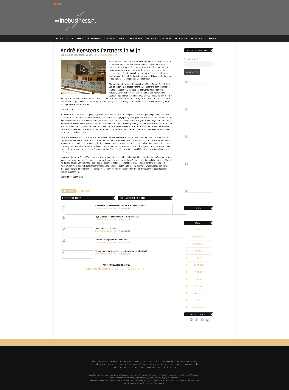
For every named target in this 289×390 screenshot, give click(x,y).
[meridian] (198, 163)
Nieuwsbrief (198, 307)
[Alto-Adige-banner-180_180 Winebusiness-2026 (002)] (198, 82)
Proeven (151, 38)
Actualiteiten (74, 38)
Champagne (135, 38)
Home (59, 38)
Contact (211, 38)
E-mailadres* (191, 59)
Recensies (180, 38)
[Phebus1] (198, 136)
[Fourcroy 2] (198, 109)
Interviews (93, 38)
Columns (109, 38)
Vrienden (196, 38)
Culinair (165, 38)
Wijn (121, 38)
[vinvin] (198, 191)
